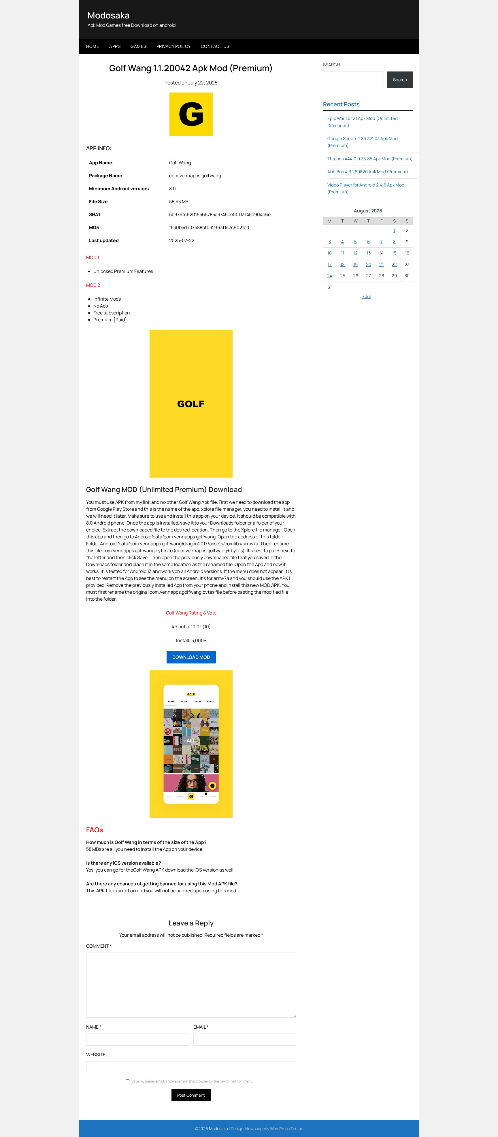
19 (355, 264)
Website (95, 1054)
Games (138, 46)
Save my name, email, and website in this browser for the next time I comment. (192, 1081)
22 (394, 264)
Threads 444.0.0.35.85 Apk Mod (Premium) (370, 159)
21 (381, 264)
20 (368, 264)
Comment (99, 946)
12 (355, 253)
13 (369, 253)
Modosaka (109, 15)
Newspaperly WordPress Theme (274, 1128)
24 (329, 276)
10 (329, 253)
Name (93, 1027)
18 (342, 264)
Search (331, 65)
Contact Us (215, 46)
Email (201, 1027)
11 (342, 253)
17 (330, 264)
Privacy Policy (173, 46)
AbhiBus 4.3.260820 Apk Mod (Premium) (367, 172)
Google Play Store (115, 509)
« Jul (366, 296)
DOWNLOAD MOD (191, 657)
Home (92, 46)
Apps (114, 46)
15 (394, 253)
